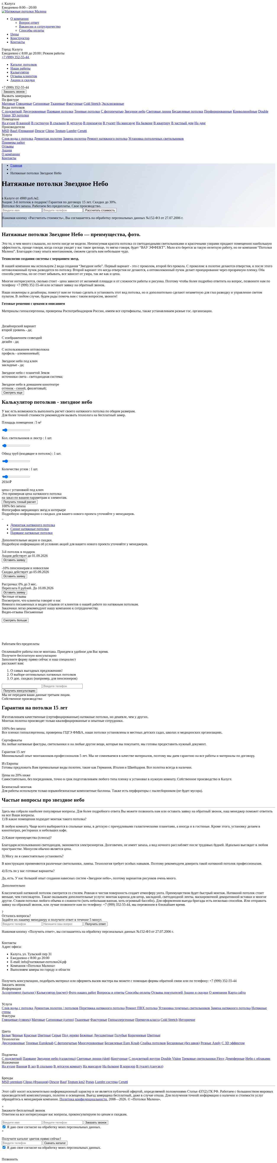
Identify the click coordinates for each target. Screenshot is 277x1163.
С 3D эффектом (233, 1043)
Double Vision (171, 1058)
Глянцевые (24, 103)
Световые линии (158, 111)
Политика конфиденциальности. (84, 1099)
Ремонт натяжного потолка (107, 138)
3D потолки (20, 115)
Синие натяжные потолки (29, 529)
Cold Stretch (92, 103)
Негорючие (187, 1020)
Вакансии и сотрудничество (40, 26)
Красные (30, 1035)
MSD (5, 131)
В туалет (109, 123)
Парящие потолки (60, 111)
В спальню (58, 123)
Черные (17, 1035)
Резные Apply (211, 1043)
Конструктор (19, 38)
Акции (7, 150)
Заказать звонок (14, 91)
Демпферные (235, 1058)
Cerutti (82, 131)
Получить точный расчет (19, 502)
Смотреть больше (15, 620)
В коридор (127, 1066)
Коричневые (137, 1035)
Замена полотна (74, 138)
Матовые (8, 103)
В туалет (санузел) (149, 1066)
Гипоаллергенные (121, 1020)
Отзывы (8, 146)
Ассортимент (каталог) (19, 992)
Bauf (63, 1082)
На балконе (144, 123)
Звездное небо (134, 111)
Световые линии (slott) (93, 1058)
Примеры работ (13, 142)
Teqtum (60, 131)
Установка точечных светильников (184, 1008)
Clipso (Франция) (35, 1082)
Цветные (44, 1035)
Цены (14, 34)
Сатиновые (41, 103)
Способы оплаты (31, 30)
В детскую (74, 123)
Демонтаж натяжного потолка (32, 525)
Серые (56, 1035)
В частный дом (182, 123)
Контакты (17, 42)
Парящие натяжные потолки (31, 533)
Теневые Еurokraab (39, 1043)
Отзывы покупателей (167, 992)
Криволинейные (245, 111)
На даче (200, 123)
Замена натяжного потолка (231, 1008)
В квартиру (161, 123)
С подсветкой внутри (144, 1058)
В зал (32, 1066)
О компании (19, 19)
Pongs (90, 1082)
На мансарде (125, 123)
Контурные (119, 1058)
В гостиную (40, 123)
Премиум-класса (147, 1020)
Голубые (120, 1035)
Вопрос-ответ (29, 22)
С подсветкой (12, 111)
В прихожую (92, 123)
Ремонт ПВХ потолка (142, 1008)
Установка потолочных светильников (156, 138)
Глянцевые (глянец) (16, 1020)
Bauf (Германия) (22, 131)
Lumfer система (106, 1082)
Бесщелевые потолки (187, 111)
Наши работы (20, 68)
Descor (40, 131)
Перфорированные (218, 111)
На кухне (8, 123)
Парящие (29, 1058)
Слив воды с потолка (17, 138)
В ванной (23, 123)
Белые (6, 1035)
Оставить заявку (14, 560)
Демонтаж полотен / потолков (56, 1008)
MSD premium (12, 1082)
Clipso (49, 131)
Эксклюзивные (112, 103)
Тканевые (57, 103)
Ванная (21, 1066)
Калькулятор (19, 72)
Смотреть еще (12, 392)
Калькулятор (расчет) (52, 992)
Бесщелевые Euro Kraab (122, 1043)
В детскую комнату (67, 1066)
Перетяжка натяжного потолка (102, 1008)
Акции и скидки (22, 80)
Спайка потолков (153, 1043)
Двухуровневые (34, 111)
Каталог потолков (23, 64)
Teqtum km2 (76, 1082)
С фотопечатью (112, 111)
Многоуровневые (91, 1043)
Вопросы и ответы (110, 992)
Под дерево (70, 1035)
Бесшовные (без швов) (183, 1043)
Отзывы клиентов (23, 76)
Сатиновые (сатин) (60, 1020)
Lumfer (71, 131)
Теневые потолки (87, 111)
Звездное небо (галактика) (56, 1058)
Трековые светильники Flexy (203, 1058)
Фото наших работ (82, 992)
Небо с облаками (257, 1058)
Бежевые (86, 1035)
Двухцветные (104, 1035)
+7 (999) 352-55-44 (16, 57)
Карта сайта (237, 992)
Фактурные (74, 103)
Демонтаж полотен (48, 138)
